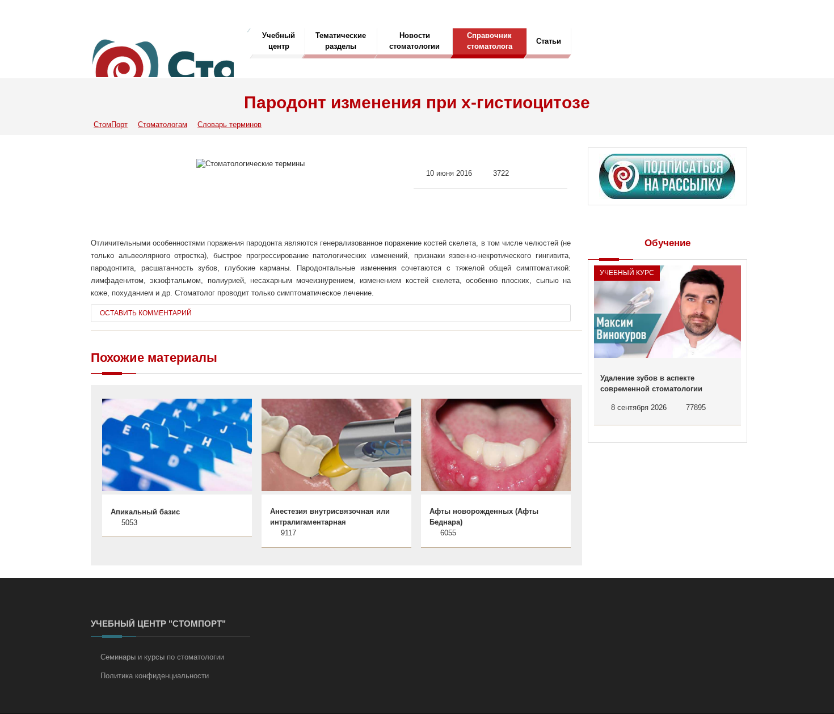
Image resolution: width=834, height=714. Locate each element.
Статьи (548, 41)
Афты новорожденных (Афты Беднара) (483, 517)
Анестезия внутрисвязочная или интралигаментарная (330, 517)
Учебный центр (278, 40)
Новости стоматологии (414, 40)
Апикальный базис (145, 512)
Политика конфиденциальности (154, 675)
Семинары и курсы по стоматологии (162, 657)
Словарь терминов (229, 124)
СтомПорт (111, 124)
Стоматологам (162, 124)
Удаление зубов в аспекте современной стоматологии (651, 384)
